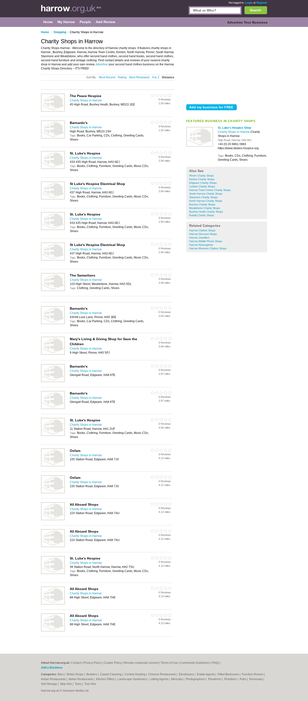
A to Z (155, 77)
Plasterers (215, 679)
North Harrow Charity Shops (205, 200)
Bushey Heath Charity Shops (206, 211)
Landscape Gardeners (132, 679)
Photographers (196, 679)
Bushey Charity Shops (202, 204)
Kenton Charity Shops (202, 179)
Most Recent (107, 77)
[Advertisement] (226, 64)
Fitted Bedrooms (229, 674)
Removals (256, 679)
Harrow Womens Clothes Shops (208, 248)
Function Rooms (253, 674)
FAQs (215, 662)
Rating (122, 77)
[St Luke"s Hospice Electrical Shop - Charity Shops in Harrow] (53, 198)
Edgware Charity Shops (203, 182)
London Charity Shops (202, 186)
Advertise (102, 64)
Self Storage (49, 684)
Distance (168, 77)
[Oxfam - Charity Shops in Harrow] (53, 465)
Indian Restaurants (53, 679)
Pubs (243, 679)
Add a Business (52, 667)
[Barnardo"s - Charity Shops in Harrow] (53, 137)
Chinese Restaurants (162, 674)
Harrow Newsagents (201, 244)
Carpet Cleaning (111, 674)
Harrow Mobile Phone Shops (205, 241)
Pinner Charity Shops (201, 175)
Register (262, 2)
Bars (61, 674)
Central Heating (135, 674)
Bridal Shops (75, 674)
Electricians (187, 674)
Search (255, 10)
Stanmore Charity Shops (203, 197)
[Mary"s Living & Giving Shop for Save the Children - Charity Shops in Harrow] (53, 354)
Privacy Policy (92, 662)
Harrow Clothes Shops (202, 230)
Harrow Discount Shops (203, 234)
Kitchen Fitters (105, 679)
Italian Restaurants (81, 679)
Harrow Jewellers (199, 237)
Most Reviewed (139, 77)
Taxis (78, 684)
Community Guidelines (195, 662)
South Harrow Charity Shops (206, 193)
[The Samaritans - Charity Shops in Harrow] (53, 290)
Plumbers (230, 679)
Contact (76, 662)
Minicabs (177, 679)
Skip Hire (66, 684)
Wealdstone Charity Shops (204, 208)
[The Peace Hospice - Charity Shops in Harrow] (53, 110)
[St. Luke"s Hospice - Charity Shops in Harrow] (53, 168)
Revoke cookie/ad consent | (142, 662)
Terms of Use (169, 662)
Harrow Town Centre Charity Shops (210, 190)
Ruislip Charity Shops (201, 215)
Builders (92, 674)
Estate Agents (206, 674)
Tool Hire (90, 684)
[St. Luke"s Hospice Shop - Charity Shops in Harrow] (199, 146)
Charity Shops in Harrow (234, 132)
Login (249, 2)
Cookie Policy (113, 662)
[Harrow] (71, 11)
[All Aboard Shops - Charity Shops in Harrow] (53, 519)
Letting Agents (159, 679)
